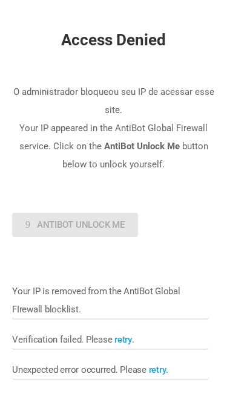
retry (123, 339)
